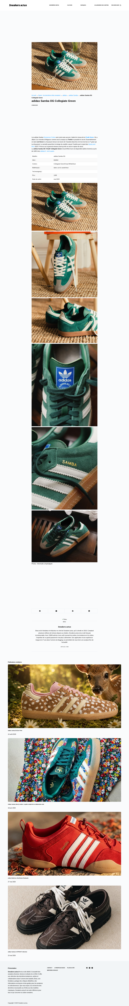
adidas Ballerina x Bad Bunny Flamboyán (18, 878)
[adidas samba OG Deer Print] (64, 696)
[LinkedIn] (89, 611)
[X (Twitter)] (56, 611)
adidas (65, 95)
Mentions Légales (52, 970)
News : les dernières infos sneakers (49, 95)
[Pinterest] (73, 611)
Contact (49, 967)
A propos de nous (59, 967)
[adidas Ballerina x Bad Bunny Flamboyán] (64, 844)
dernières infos (54, 5)
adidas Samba (73, 95)
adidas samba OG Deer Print (15, 730)
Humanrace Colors (49, 137)
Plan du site (71, 967)
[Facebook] (40, 611)
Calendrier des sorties (101, 5)
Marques (83, 5)
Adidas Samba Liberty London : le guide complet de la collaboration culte (26, 804)
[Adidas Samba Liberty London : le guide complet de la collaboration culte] (64, 770)
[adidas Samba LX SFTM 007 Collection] (64, 917)
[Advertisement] (64, 23)
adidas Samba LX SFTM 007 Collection (17, 951)
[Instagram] (92, 968)
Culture (69, 5)
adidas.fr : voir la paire (47, 151)
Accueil (34, 95)
